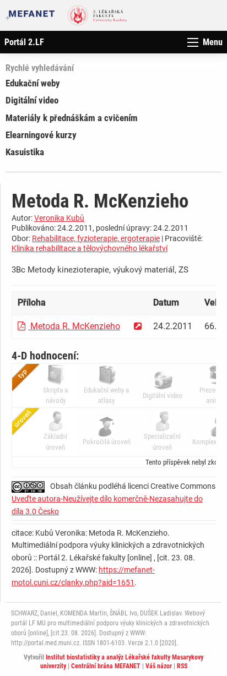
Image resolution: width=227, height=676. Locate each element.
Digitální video (32, 100)
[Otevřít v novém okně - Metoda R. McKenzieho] (138, 326)
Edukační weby (33, 83)
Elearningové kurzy (41, 134)
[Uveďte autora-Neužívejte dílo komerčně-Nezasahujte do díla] (31, 486)
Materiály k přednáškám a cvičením (72, 117)
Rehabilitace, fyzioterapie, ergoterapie (96, 238)
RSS (182, 666)
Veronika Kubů (59, 218)
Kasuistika (25, 151)
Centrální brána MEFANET (105, 666)
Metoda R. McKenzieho (74, 326)
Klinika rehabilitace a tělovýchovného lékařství (89, 248)
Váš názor (158, 666)
